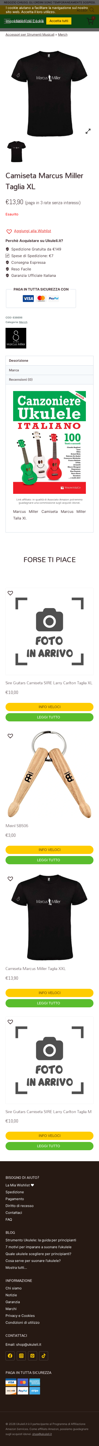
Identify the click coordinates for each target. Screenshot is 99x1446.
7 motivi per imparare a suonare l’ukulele (39, 1247)
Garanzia (13, 1302)
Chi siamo (14, 1288)
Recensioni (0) (21, 379)
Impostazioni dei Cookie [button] (25, 21)
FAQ (9, 1219)
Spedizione (15, 1192)
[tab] (49, 360)
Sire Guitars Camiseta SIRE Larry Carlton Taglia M (49, 1111)
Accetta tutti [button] (59, 21)
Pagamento (15, 1199)
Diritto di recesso (20, 1206)
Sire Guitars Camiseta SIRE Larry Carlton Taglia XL (49, 683)
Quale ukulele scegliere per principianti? (38, 1254)
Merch (62, 34)
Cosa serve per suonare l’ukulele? (33, 1260)
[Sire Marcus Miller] (49, 338)
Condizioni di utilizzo (23, 1322)
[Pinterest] (32, 1355)
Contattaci (14, 1212)
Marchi (11, 1309)
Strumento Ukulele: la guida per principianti (41, 1240)
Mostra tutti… (16, 1267)
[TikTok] (43, 1355)
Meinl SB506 (17, 825)
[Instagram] (21, 1355)
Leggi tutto (49, 717)
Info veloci (50, 707)
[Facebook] (10, 1355)
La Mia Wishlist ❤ (20, 1185)
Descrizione (18, 360)
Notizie (11, 1295)
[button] (28, 232)
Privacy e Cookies (20, 1315)
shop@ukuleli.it (42, 1434)
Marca (14, 370)
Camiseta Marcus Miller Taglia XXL (36, 968)
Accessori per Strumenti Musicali (30, 34)
